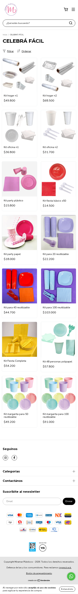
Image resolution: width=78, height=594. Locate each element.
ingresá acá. (65, 567)
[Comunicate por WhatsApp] (71, 576)
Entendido (67, 589)
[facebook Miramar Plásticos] (14, 457)
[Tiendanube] (39, 581)
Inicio (5, 34)
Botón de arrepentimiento (39, 573)
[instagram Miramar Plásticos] (5, 457)
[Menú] (73, 9)
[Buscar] (70, 23)
